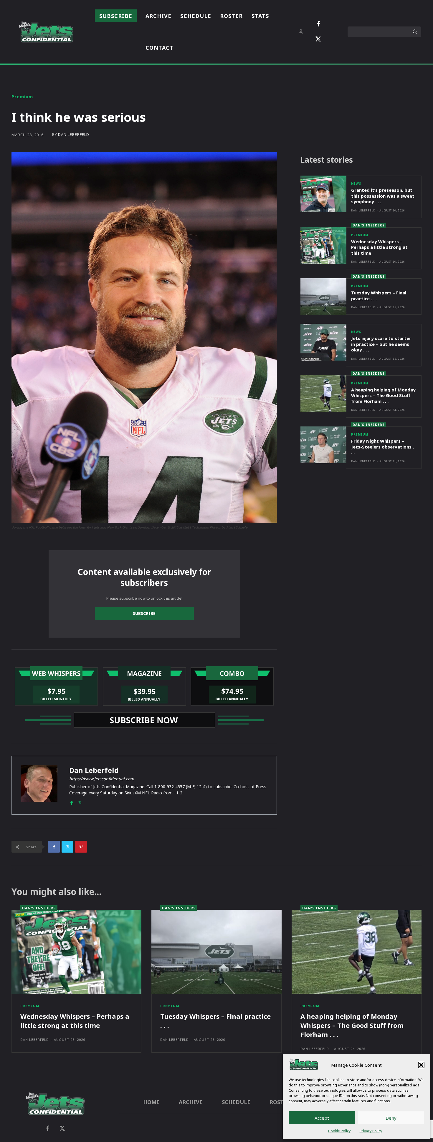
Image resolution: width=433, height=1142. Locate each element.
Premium (22, 96)
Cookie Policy (339, 1130)
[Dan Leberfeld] (39, 785)
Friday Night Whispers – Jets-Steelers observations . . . (382, 446)
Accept (322, 1118)
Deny (391, 1118)
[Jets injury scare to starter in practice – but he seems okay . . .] (323, 342)
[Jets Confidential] (46, 32)
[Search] (414, 31)
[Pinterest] (81, 847)
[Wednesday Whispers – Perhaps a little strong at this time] (323, 245)
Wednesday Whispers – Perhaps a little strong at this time (379, 247)
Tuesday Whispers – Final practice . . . (378, 295)
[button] (421, 1065)
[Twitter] (318, 39)
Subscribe (144, 613)
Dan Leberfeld (73, 134)
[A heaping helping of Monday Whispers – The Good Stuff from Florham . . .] (323, 393)
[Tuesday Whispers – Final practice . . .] (323, 296)
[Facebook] (318, 24)
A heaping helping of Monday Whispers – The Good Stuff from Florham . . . (383, 395)
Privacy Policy (371, 1130)
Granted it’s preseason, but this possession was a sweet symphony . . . (382, 195)
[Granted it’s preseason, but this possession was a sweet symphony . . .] (323, 194)
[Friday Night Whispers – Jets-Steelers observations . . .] (323, 444)
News (356, 183)
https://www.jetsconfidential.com (101, 778)
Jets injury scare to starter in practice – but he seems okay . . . (381, 344)
